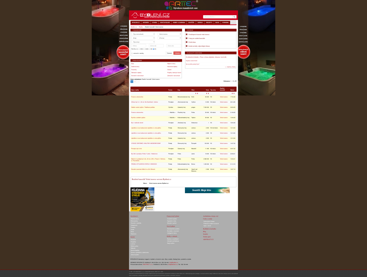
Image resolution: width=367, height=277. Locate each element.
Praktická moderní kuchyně (211, 223)
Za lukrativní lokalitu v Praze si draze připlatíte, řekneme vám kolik (206, 57)
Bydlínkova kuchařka (209, 229)
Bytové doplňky (135, 250)
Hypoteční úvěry (171, 221)
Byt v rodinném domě (137, 123)
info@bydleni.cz (173, 262)
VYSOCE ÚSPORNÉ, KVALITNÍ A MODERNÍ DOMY (146, 143)
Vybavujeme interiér (208, 221)
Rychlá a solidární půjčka (138, 117)
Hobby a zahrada (172, 236)
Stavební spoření (172, 223)
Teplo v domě (207, 226)
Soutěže (205, 234)
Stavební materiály (136, 223)
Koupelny (133, 242)
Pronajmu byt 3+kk (136, 148)
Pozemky (134, 69)
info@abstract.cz (173, 264)
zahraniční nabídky (138, 53)
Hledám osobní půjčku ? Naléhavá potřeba (143, 107)
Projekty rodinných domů (174, 72)
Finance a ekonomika (137, 97)
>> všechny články (230, 67)
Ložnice (133, 244)
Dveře (132, 229)
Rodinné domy (135, 66)
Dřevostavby (134, 221)
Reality (141, 27)
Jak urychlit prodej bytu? (192, 64)
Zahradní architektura (173, 241)
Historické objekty (172, 66)
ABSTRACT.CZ (208, 239)
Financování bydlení (173, 216)
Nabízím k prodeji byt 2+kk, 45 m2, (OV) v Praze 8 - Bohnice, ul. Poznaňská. (148, 160)
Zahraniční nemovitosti (173, 75)
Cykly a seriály (207, 219)
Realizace (133, 234)
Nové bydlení (171, 226)
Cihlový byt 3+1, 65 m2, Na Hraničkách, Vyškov (144, 102)
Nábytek (133, 248)
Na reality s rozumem (194, 53)
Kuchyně (133, 239)
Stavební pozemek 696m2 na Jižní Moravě (143, 169)
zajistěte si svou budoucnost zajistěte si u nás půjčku (146, 128)
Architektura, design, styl (210, 216)
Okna (132, 232)
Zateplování (134, 225)
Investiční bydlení (172, 219)
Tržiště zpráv (207, 237)
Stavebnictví (134, 216)
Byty (132, 63)
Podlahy (133, 227)
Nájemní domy (171, 63)
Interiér (132, 237)
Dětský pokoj (134, 246)
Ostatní (169, 69)
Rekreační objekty (136, 72)
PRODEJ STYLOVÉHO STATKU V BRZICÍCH (144, 164)
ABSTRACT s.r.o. (148, 264)
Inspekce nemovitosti (191, 60)
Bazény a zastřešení (173, 239)
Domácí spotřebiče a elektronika (140, 252)
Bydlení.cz (134, 27)
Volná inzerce (223, 97)
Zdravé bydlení (135, 255)
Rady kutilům (170, 243)
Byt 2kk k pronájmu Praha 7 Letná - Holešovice (144, 154)
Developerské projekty (173, 229)
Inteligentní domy (172, 233)
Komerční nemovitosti (137, 75)
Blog (204, 231)
